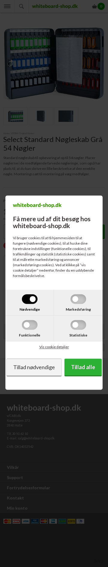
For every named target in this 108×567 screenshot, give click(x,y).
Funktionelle (29, 335)
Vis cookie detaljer (54, 347)
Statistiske (78, 335)
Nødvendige (30, 309)
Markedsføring (78, 309)
